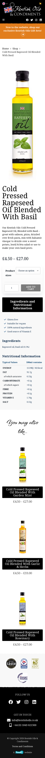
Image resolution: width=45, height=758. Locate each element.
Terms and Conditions (22, 746)
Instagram (36, 20)
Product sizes (10, 273)
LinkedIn (41, 20)
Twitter (32, 20)
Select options (22, 493)
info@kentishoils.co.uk (25, 720)
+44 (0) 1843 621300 (25, 725)
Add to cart (30, 288)
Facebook (27, 20)
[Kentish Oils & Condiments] (23, 9)
